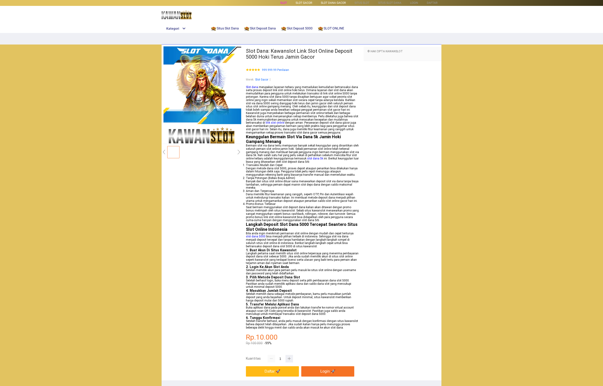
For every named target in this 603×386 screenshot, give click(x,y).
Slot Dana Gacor (333, 2)
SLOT (283, 2)
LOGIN (414, 2)
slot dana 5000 (255, 236)
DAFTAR (432, 2)
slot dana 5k (315, 158)
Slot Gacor (261, 79)
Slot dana (252, 87)
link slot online (275, 122)
